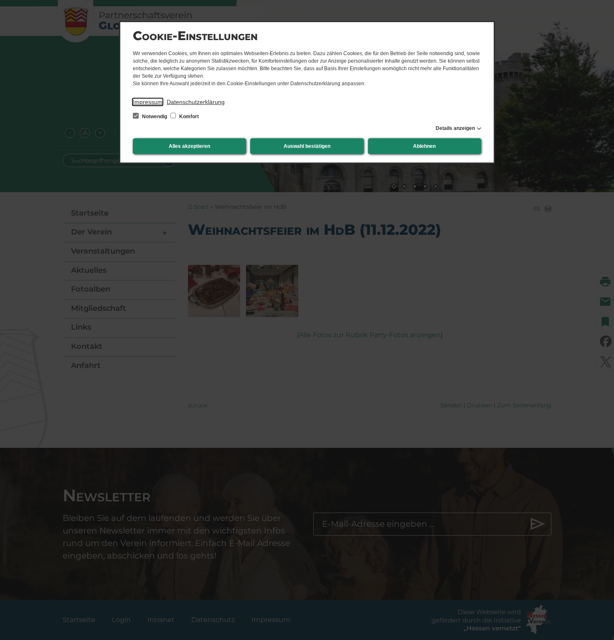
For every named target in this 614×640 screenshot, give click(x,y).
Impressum (147, 102)
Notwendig (154, 116)
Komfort (188, 116)
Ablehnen (424, 146)
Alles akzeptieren (189, 146)
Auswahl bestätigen (307, 146)
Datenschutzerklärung (196, 102)
